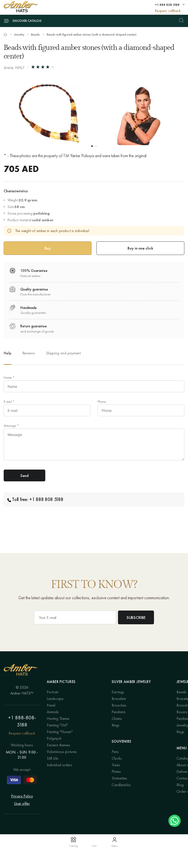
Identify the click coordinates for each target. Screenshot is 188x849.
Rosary (181, 711)
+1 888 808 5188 (167, 4)
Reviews (28, 353)
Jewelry (19, 34)
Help (8, 353)
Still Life (52, 758)
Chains (117, 718)
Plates (116, 771)
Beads (35, 34)
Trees (116, 764)
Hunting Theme (58, 718)
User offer (22, 803)
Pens (115, 751)
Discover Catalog (27, 21)
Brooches (119, 705)
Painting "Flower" (60, 731)
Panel (51, 705)
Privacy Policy (22, 796)
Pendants (119, 711)
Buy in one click (140, 248)
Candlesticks (121, 784)
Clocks (117, 758)
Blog (180, 784)
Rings (115, 725)
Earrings (118, 692)
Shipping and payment (63, 353)
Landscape (55, 698)
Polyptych (54, 738)
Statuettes (119, 778)
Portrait (52, 692)
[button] (92, 146)
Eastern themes (58, 745)
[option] (28, 357)
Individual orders (59, 764)
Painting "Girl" (57, 725)
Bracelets (119, 698)
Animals (53, 711)
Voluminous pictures (62, 751)
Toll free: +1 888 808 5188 (37, 499)
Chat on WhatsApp (174, 821)
